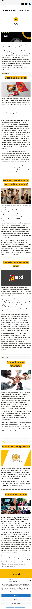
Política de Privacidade (20, 607)
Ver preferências (16, 603)
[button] (30, 580)
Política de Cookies (10, 607)
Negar (16, 599)
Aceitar (16, 595)
